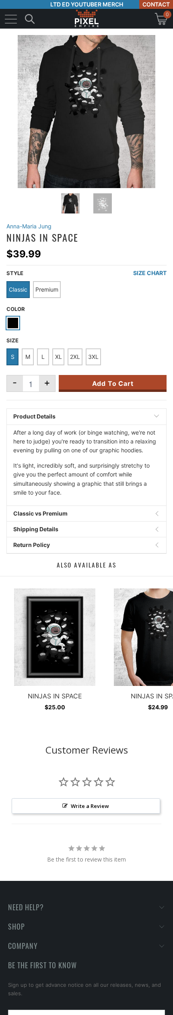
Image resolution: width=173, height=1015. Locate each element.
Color (15, 309)
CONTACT (156, 4)
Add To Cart (113, 383)
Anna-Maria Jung (28, 226)
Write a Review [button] (90, 806)
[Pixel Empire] (86, 19)
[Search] (30, 19)
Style (14, 273)
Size (12, 340)
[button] (27, 1009)
